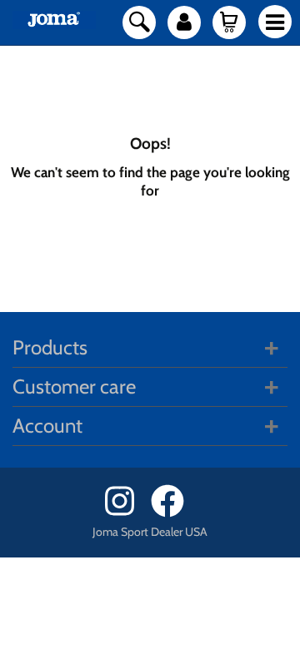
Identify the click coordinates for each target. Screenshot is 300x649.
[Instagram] (126, 513)
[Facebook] (173, 513)
